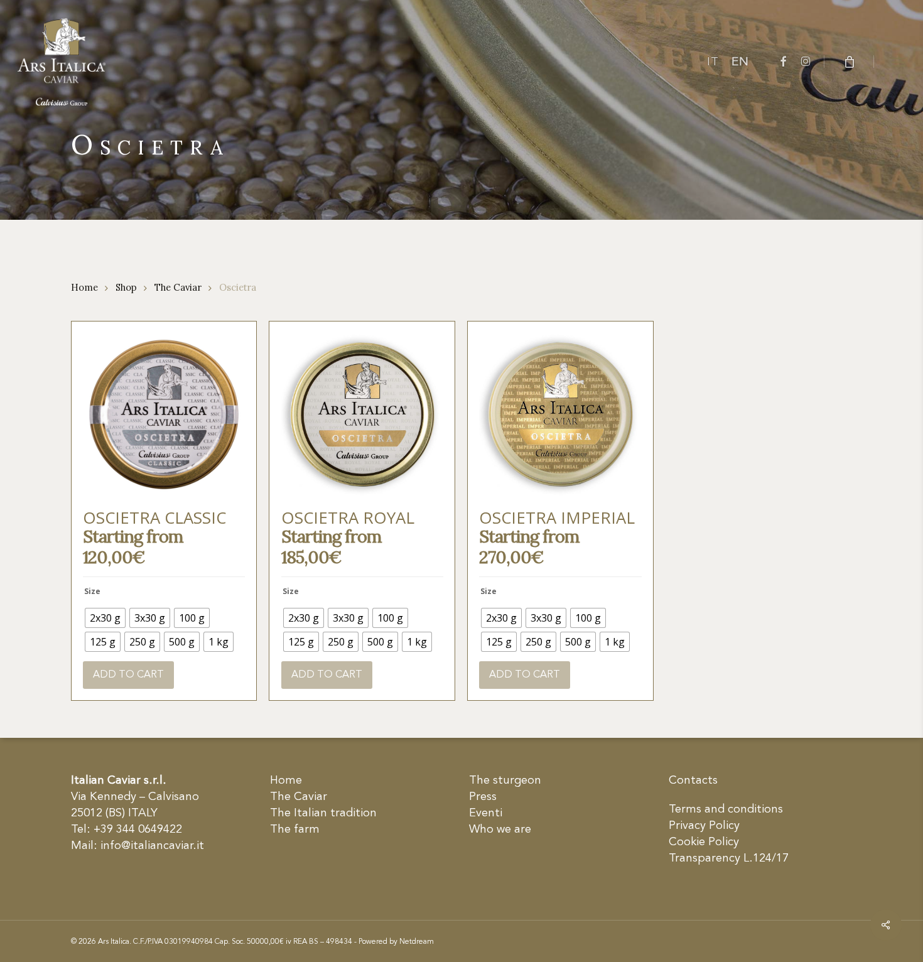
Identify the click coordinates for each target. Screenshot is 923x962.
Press (483, 797)
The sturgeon (505, 780)
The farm (295, 829)
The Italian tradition (323, 813)
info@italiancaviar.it (152, 845)
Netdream (416, 942)
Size (92, 591)
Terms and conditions (726, 809)
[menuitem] (713, 62)
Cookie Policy (704, 842)
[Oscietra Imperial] (560, 414)
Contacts (693, 780)
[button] (898, 61)
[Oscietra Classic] (164, 414)
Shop (126, 287)
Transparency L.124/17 (729, 858)
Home (84, 287)
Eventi (485, 813)
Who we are (500, 829)
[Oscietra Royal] (362, 414)
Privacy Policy (704, 825)
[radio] (105, 617)
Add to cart (128, 675)
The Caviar (178, 287)
